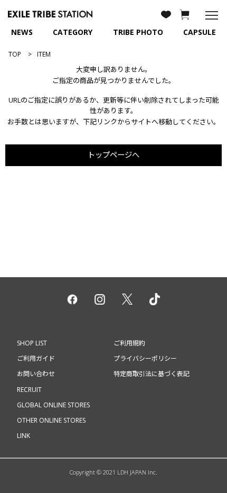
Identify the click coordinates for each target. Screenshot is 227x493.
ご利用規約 (129, 343)
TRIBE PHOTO (138, 32)
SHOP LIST (32, 343)
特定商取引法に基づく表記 (152, 373)
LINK (23, 435)
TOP (14, 54)
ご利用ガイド (36, 358)
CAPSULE (199, 32)
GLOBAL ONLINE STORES (53, 404)
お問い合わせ (36, 373)
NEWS (22, 32)
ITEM (44, 54)
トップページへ (113, 155)
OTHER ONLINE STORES (51, 420)
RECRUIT (29, 389)
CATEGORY (72, 32)
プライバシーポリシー (145, 358)
